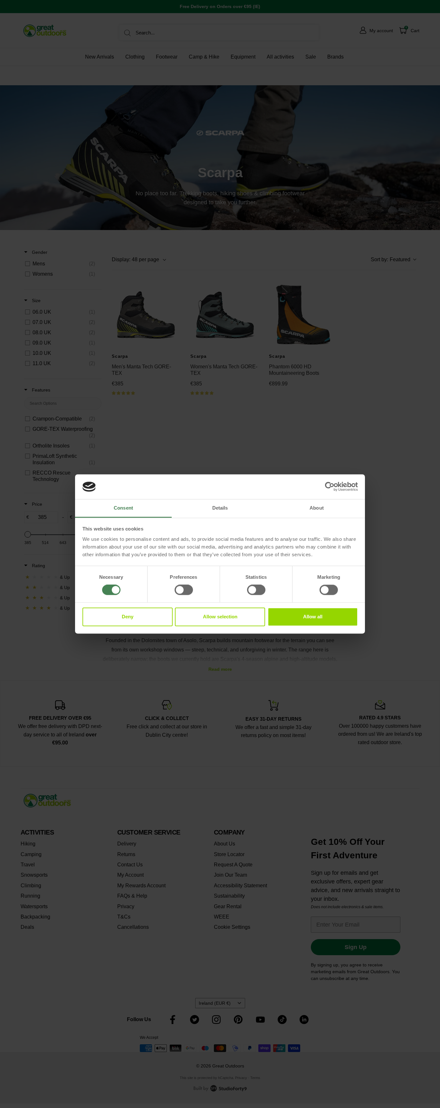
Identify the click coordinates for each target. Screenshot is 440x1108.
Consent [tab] (123, 508)
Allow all (312, 616)
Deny (127, 616)
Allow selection (220, 616)
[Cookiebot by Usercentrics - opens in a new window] (329, 487)
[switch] (184, 590)
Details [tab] (220, 508)
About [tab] (317, 508)
